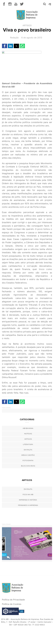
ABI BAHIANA (28, 428)
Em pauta (28, 450)
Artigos (27, 25)
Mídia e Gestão (28, 455)
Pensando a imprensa (28, 505)
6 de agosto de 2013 (31, 37)
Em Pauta (28, 489)
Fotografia (28, 460)
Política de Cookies (11, 604)
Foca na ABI (28, 494)
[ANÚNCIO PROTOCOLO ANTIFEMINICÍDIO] (27, 543)
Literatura (28, 444)
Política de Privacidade (13, 599)
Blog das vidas (28, 466)
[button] (4, 46)
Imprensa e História (28, 500)
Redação (14, 37)
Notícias (28, 434)
